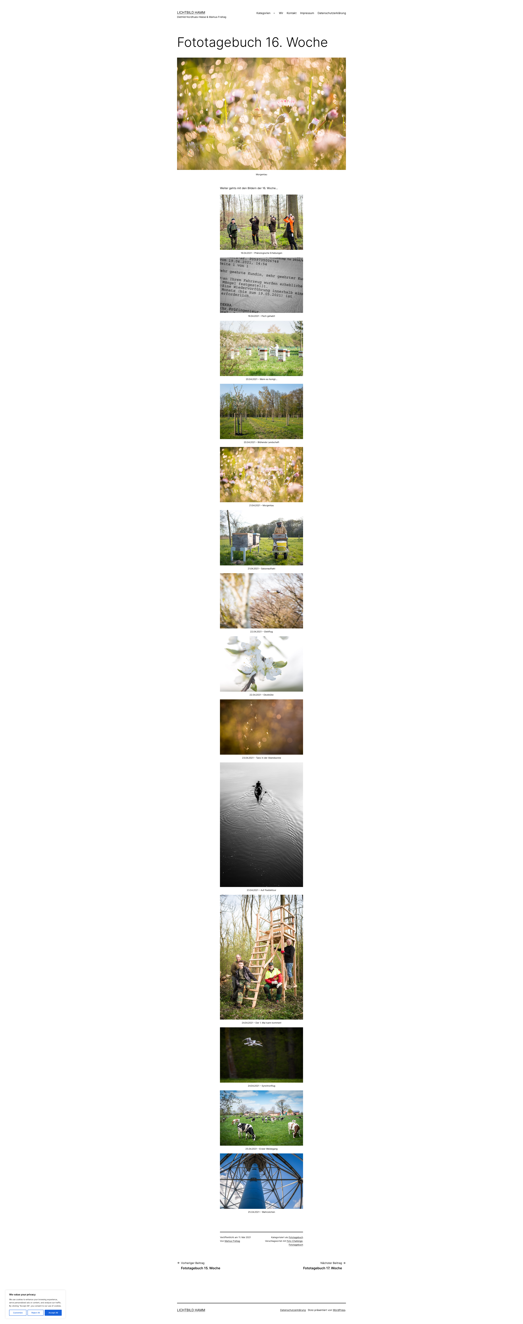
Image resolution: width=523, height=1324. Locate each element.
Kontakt (292, 13)
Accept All (53, 1312)
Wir (281, 13)
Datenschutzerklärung (332, 13)
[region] (35, 1304)
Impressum (307, 13)
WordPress (339, 1310)
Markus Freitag (232, 1241)
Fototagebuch (296, 1237)
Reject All (35, 1312)
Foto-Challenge (294, 1241)
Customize (18, 1312)
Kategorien (263, 13)
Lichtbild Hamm (191, 12)
